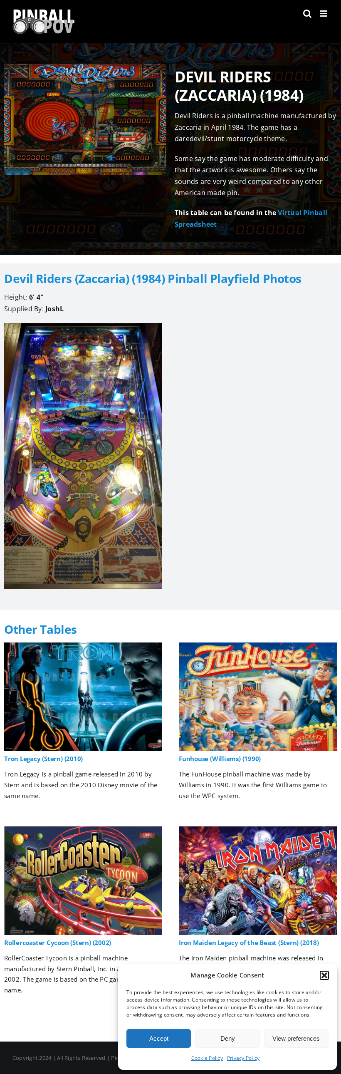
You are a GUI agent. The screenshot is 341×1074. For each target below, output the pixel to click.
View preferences (296, 1038)
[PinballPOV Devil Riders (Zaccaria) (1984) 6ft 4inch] (83, 326)
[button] (324, 975)
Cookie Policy (207, 1058)
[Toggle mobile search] (307, 13)
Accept (158, 1038)
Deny (227, 1038)
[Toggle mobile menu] (324, 13)
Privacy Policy (243, 1058)
